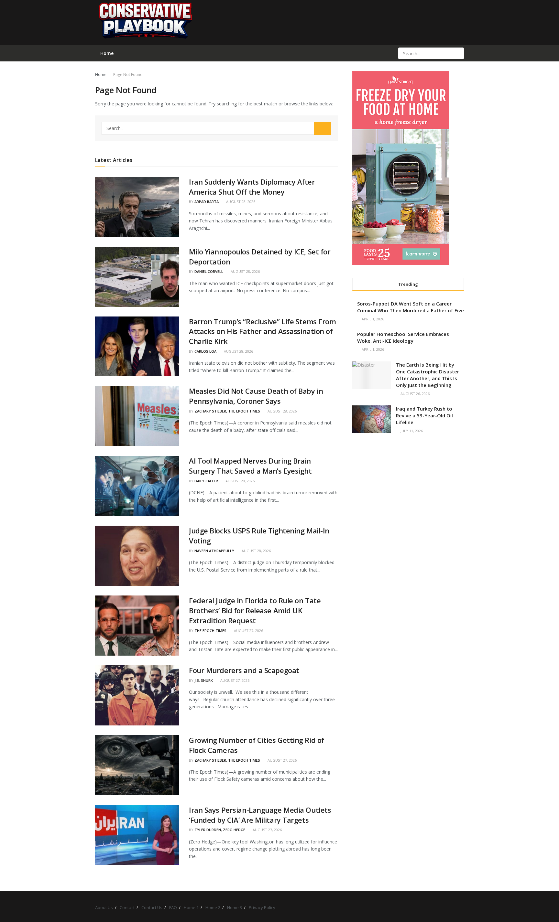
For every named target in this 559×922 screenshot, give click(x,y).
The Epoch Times (210, 630)
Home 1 (191, 907)
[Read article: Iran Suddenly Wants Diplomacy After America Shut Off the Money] (137, 207)
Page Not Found (128, 74)
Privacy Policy (262, 907)
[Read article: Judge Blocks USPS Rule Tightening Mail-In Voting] (137, 556)
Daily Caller (206, 480)
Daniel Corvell (208, 271)
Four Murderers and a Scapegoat (244, 670)
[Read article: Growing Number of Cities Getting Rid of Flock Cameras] (137, 765)
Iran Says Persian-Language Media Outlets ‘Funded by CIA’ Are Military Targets (260, 815)
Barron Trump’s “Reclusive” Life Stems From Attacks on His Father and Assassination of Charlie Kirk (262, 331)
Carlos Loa (205, 351)
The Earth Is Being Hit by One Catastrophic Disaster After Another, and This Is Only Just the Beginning (427, 374)
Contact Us (151, 907)
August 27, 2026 (248, 630)
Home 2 (212, 907)
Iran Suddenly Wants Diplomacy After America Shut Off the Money (252, 187)
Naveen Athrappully (214, 550)
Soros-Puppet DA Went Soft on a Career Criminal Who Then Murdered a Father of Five (410, 307)
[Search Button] (458, 53)
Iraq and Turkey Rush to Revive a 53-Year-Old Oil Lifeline (424, 415)
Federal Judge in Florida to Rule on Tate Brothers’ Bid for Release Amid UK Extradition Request (255, 610)
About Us (104, 907)
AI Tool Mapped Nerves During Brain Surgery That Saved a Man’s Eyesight (250, 466)
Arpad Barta (206, 201)
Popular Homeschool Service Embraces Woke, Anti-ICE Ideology (403, 337)
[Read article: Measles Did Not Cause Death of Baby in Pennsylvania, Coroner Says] (137, 416)
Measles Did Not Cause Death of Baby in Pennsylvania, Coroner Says (256, 396)
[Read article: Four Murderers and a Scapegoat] (137, 695)
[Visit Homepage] (145, 23)
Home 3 (234, 907)
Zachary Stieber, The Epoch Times (227, 411)
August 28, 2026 (240, 201)
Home (100, 74)
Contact (127, 907)
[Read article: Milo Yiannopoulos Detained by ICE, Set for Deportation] (137, 277)
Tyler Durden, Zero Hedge (219, 829)
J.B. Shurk (203, 680)
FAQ (173, 907)
